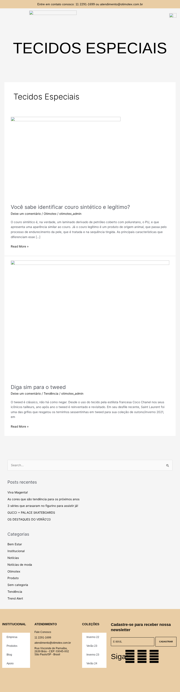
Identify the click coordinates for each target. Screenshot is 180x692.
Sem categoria (17, 585)
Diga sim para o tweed (38, 387)
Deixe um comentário (26, 213)
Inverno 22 (92, 637)
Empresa (12, 637)
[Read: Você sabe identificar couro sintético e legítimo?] (66, 157)
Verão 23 (91, 645)
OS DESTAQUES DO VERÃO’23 (29, 519)
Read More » (20, 246)
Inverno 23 (92, 654)
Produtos (12, 645)
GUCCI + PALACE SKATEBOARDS (31, 512)
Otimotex (50, 213)
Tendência (51, 393)
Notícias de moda (19, 564)
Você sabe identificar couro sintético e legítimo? (70, 207)
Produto (13, 578)
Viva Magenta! (17, 492)
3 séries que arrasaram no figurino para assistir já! (42, 506)
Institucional (16, 551)
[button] (13, 17)
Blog (9, 654)
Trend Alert (15, 598)
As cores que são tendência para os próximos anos (43, 499)
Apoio (10, 663)
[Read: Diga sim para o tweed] (90, 320)
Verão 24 (91, 663)
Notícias (13, 558)
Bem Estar (14, 544)
